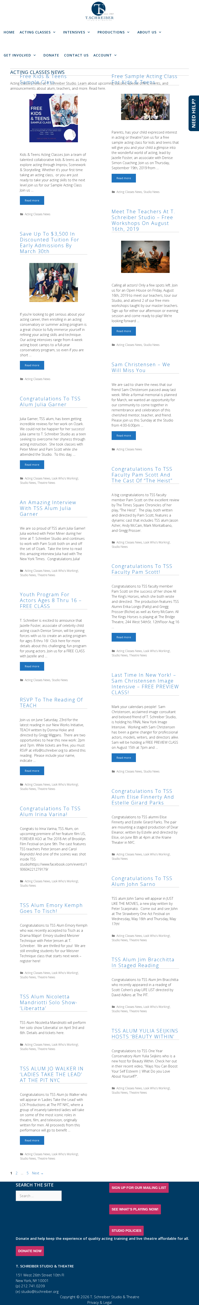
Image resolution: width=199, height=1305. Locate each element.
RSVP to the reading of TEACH (51, 702)
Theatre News (46, 483)
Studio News (151, 192)
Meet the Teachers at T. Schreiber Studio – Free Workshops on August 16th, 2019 (143, 220)
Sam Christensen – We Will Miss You (141, 367)
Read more (34, 201)
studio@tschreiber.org (39, 1291)
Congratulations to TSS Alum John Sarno (142, 881)
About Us (147, 32)
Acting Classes (35, 32)
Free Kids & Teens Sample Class (43, 79)
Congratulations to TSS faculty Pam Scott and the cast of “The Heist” (142, 475)
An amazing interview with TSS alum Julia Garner (48, 508)
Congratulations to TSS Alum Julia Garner (50, 401)
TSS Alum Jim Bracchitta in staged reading (143, 962)
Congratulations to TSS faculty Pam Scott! (142, 569)
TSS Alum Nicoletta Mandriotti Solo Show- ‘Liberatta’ (48, 1002)
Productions (111, 32)
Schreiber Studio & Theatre (116, 1296)
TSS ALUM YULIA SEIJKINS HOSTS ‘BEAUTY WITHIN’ (145, 1033)
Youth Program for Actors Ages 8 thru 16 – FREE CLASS (51, 600)
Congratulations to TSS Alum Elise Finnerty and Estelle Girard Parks (143, 797)
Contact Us (76, 55)
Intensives (74, 32)
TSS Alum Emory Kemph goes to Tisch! (51, 908)
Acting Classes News (37, 214)
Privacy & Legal (99, 1302)
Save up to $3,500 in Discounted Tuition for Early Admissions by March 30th (49, 243)
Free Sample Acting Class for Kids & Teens (145, 79)
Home (9, 32)
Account (102, 55)
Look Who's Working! (65, 478)
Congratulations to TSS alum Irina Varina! (50, 811)
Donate (51, 55)
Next (38, 1173)
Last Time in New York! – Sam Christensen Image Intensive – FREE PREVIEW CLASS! (145, 684)
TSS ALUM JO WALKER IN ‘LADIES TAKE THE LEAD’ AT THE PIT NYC (52, 1074)
